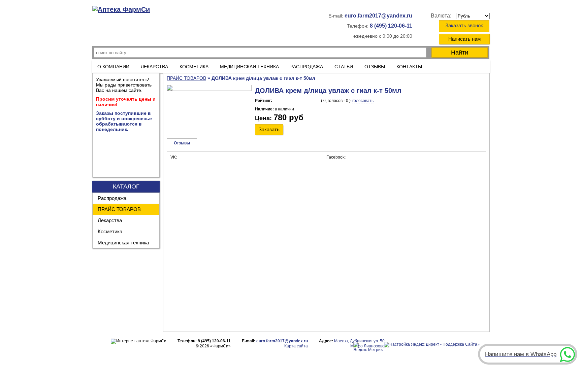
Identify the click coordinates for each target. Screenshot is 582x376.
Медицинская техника (123, 242)
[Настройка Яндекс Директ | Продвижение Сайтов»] (432, 344)
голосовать (363, 100)
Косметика (110, 231)
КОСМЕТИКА (194, 66)
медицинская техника (249, 66)
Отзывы (374, 66)
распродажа (306, 66)
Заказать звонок (464, 25)
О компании (113, 66)
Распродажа (112, 198)
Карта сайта (296, 346)
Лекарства (154, 66)
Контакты (409, 66)
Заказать (269, 129)
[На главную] (121, 9)
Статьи (343, 66)
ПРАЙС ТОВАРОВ (119, 209)
